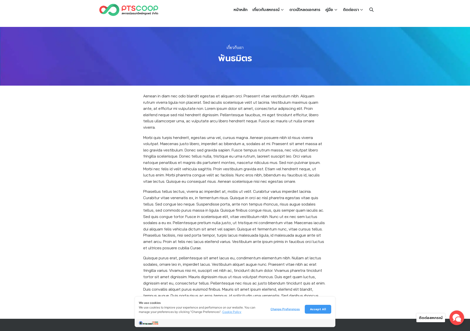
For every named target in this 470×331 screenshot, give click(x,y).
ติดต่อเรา (351, 10)
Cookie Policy (231, 312)
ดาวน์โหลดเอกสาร (304, 10)
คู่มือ (329, 10)
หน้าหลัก (240, 10)
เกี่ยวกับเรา (235, 47)
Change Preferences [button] (285, 309)
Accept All (318, 309)
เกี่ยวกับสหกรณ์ (266, 10)
